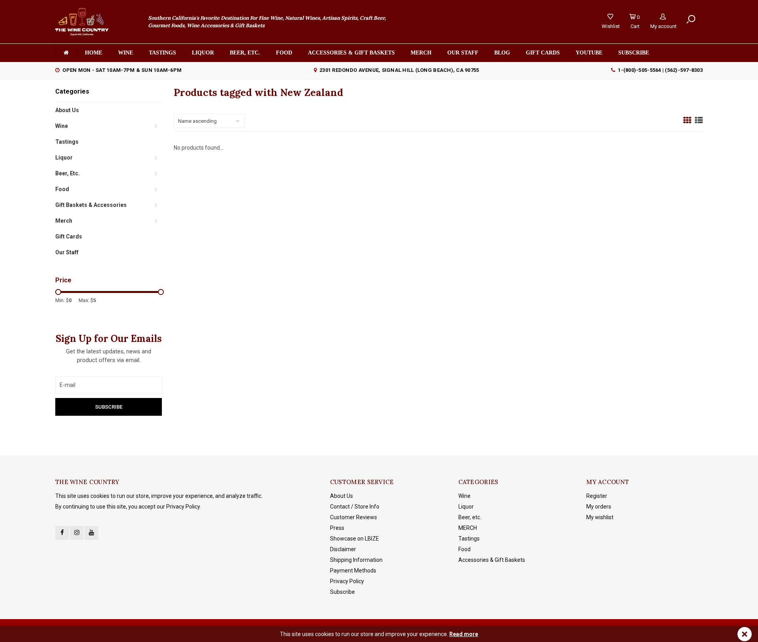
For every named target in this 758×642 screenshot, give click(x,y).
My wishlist (600, 517)
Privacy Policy (347, 581)
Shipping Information (356, 560)
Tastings (162, 53)
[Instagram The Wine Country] (77, 533)
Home (93, 53)
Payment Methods (353, 570)
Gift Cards (543, 53)
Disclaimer (343, 549)
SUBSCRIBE (633, 53)
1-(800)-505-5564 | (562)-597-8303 (660, 70)
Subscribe (342, 592)
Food (284, 53)
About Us (67, 110)
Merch (421, 53)
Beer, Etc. (67, 173)
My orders (598, 506)
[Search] (691, 19)
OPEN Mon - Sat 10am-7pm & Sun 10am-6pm (122, 70)
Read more (463, 634)
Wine (125, 53)
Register (596, 496)
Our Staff (462, 53)
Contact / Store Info (354, 506)
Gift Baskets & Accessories (91, 205)
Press (337, 528)
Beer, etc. (245, 53)
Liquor (203, 53)
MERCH (467, 528)
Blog (502, 53)
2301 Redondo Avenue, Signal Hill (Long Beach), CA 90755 (399, 70)
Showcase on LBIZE (354, 538)
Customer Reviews (353, 517)
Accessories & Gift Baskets (351, 53)
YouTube (589, 53)
